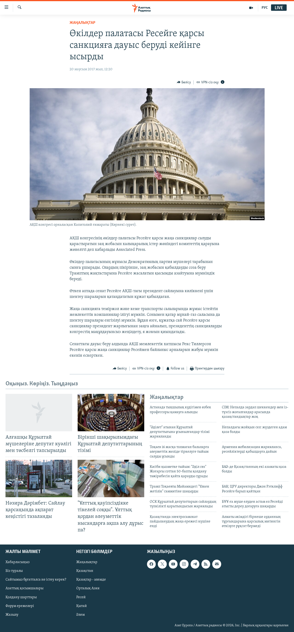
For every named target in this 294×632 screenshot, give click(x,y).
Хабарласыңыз (18, 562)
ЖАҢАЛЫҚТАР (82, 23)
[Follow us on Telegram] (195, 564)
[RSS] (205, 564)
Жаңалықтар (86, 562)
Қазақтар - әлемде (91, 579)
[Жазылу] (216, 564)
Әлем (80, 614)
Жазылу (12, 614)
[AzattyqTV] (251, 7)
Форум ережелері (20, 606)
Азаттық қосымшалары (24, 588)
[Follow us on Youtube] (173, 564)
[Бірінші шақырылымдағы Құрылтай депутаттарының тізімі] (111, 412)
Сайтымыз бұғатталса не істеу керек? (36, 579)
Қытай (81, 606)
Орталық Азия (87, 588)
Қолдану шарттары (21, 597)
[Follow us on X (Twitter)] (162, 564)
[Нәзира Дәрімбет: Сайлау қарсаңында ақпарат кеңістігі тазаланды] (39, 478)
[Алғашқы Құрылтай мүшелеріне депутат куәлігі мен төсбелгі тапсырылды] (39, 412)
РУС (265, 8)
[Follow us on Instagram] (184, 564)
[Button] (184, 82)
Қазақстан (84, 571)
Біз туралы (14, 571)
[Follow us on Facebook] (151, 564)
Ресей (81, 597)
